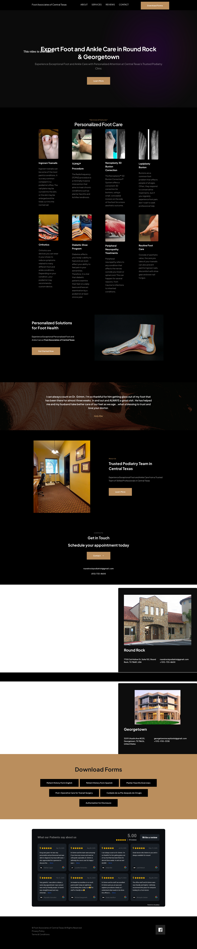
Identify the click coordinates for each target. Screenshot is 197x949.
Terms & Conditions (41, 934)
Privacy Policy (38, 931)
